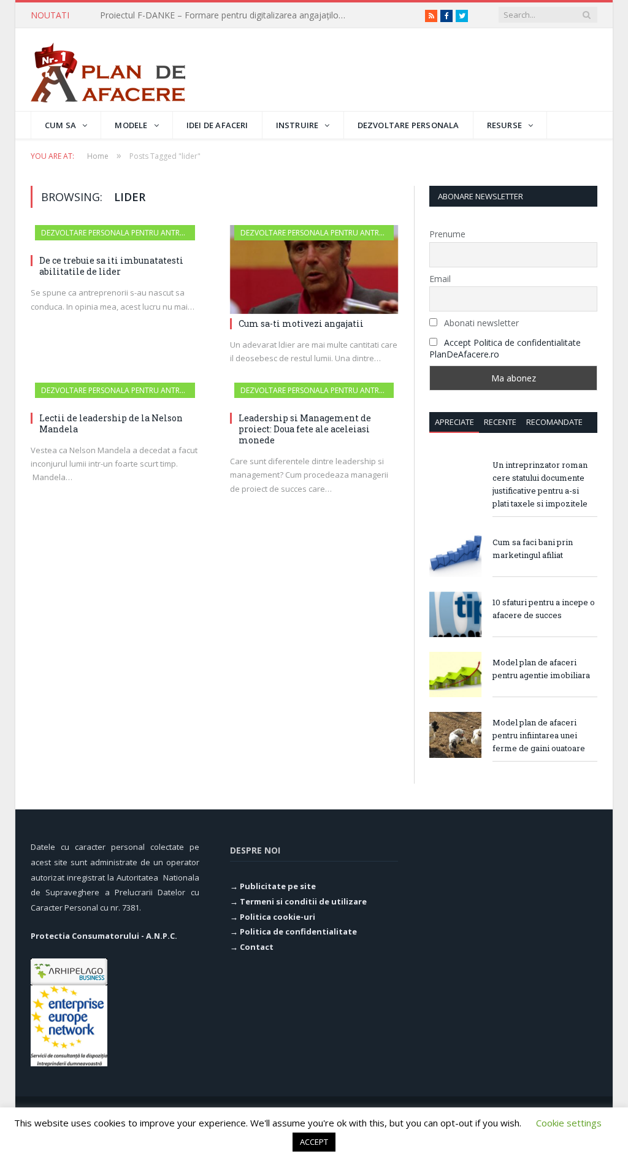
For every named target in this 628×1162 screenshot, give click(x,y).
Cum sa (60, 125)
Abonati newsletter (480, 323)
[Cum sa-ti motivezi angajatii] (314, 269)
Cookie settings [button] (569, 1123)
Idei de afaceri (217, 125)
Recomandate (554, 421)
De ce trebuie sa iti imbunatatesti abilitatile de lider (111, 265)
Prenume (447, 234)
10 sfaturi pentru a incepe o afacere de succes (543, 609)
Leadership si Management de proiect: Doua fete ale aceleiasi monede (305, 429)
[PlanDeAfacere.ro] (108, 69)
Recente (500, 421)
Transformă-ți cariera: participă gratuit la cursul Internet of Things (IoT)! (225, 15)
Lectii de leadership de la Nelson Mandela (111, 423)
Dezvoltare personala (408, 125)
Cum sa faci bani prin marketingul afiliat (532, 548)
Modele (131, 125)
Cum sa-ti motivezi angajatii (301, 323)
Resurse (504, 125)
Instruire (297, 125)
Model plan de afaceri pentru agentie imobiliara (541, 669)
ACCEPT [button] (314, 1141)
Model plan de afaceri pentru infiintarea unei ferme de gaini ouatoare (538, 735)
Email (440, 279)
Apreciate (454, 421)
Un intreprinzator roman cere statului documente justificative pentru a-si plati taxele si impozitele (540, 484)
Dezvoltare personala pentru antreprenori (127, 232)
